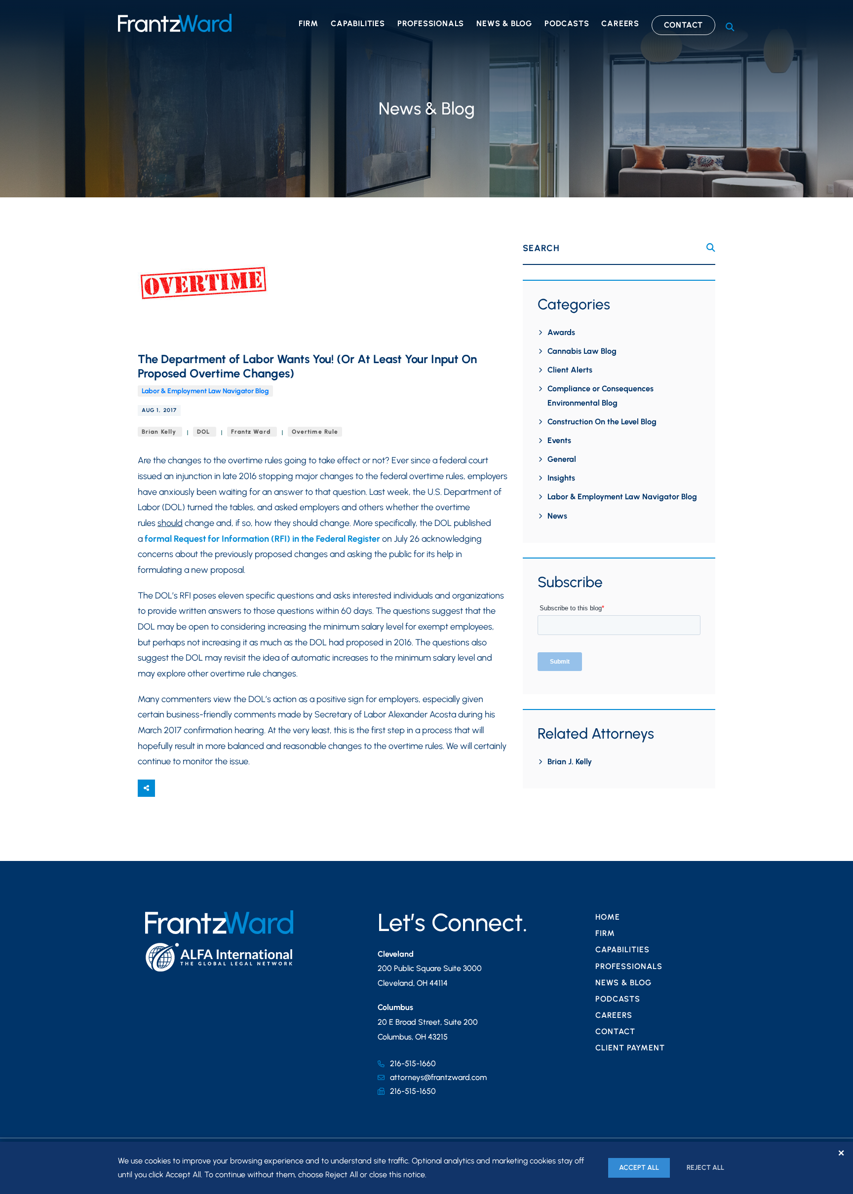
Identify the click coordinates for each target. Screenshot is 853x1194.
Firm (308, 23)
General (561, 459)
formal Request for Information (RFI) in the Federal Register (262, 538)
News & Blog (504, 23)
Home (607, 917)
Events (559, 440)
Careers (620, 23)
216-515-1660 (413, 1063)
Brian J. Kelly (569, 761)
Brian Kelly (160, 431)
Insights (561, 478)
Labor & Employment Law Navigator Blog (205, 391)
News (557, 516)
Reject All (705, 1167)
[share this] (146, 788)
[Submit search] (710, 248)
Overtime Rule (315, 431)
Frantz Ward (252, 431)
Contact (683, 25)
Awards (561, 332)
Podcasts (566, 23)
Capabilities (358, 23)
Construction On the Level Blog (602, 421)
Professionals (430, 23)
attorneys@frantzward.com (438, 1077)
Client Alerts (569, 369)
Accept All (639, 1167)
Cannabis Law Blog (582, 351)
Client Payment (630, 1047)
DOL (204, 431)
